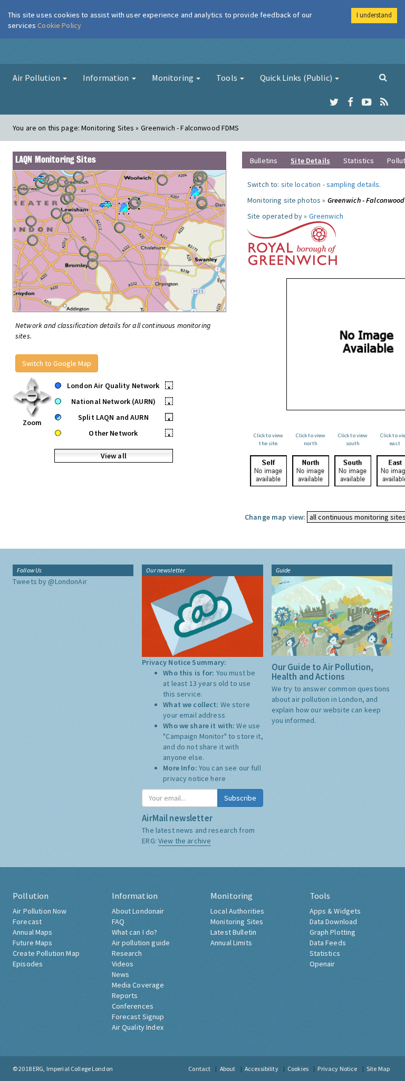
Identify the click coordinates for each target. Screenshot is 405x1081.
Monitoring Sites (236, 921)
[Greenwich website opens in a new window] (292, 242)
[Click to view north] (310, 470)
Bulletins (263, 160)
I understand (374, 15)
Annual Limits (231, 942)
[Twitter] (334, 102)
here (218, 778)
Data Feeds (328, 942)
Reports (125, 995)
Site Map (378, 1069)
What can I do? (135, 932)
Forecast (27, 921)
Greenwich (326, 216)
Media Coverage (138, 985)
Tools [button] (227, 77)
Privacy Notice (337, 1069)
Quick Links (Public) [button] (297, 77)
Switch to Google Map (56, 363)
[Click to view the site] (268, 470)
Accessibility (261, 1069)
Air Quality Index (137, 1027)
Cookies (297, 1069)
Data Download (334, 921)
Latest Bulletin (233, 932)
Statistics (358, 160)
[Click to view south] (352, 470)
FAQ (118, 921)
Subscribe (240, 798)
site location (301, 184)
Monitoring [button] (174, 77)
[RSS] (384, 102)
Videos (123, 964)
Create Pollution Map (46, 953)
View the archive (184, 840)
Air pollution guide (141, 942)
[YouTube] (367, 102)
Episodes (28, 964)
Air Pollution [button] (37, 77)
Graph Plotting (333, 932)
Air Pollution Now (39, 911)
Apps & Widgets (335, 911)
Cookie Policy (59, 25)
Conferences (133, 1006)
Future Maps (33, 942)
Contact (199, 1069)
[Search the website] (383, 77)
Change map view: (275, 517)
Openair (322, 964)
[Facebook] (350, 102)
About (228, 1069)
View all (114, 455)
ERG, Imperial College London (73, 1069)
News (121, 974)
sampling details (352, 184)
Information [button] (107, 77)
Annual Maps (33, 932)
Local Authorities (237, 911)
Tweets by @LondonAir (50, 581)
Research (127, 953)
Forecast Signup (138, 1016)
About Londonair (138, 911)
